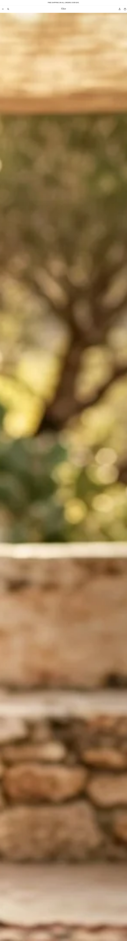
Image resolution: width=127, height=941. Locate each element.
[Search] (8, 9)
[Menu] (3, 9)
